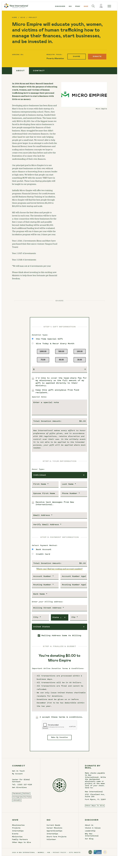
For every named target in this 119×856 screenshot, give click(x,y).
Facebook (17, 793)
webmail (41, 852)
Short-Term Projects (56, 837)
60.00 (61, 360)
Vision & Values (93, 828)
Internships (18, 831)
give (86, 6)
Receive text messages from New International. (55, 503)
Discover (60, 6)
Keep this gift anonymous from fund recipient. (57, 391)
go (70, 6)
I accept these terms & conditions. (61, 717)
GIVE (22, 17)
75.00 (43, 360)
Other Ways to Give (21, 842)
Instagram (17, 797)
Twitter (26, 793)
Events (15, 834)
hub (48, 852)
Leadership (90, 831)
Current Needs (53, 825)
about (20, 71)
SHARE (76, 56)
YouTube (27, 797)
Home (14, 17)
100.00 (80, 351)
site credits (74, 852)
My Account (17, 774)
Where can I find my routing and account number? (59, 569)
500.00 (61, 351)
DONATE (97, 56)
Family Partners (20, 839)
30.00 (79, 360)
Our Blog (89, 839)
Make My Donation (59, 737)
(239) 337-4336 (24, 785)
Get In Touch (18, 771)
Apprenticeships (54, 831)
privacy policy (59, 852)
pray (77, 6)
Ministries (17, 837)
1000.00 (43, 351)
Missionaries (18, 825)
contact (39, 71)
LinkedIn (17, 800)
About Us (89, 825)
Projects (16, 828)
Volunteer (51, 839)
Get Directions (19, 787)
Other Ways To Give (94, 805)
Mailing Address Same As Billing (61, 636)
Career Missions (54, 828)
